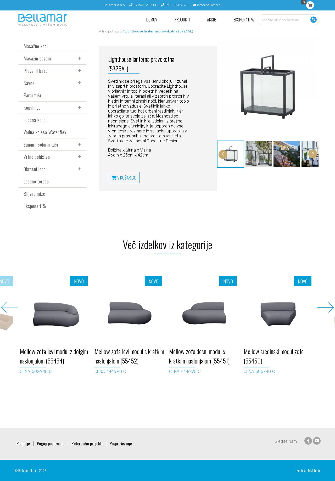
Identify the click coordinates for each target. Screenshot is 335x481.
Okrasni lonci (35, 169)
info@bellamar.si (208, 5)
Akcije (211, 20)
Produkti (182, 20)
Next (325, 307)
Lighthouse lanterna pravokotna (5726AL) (159, 31)
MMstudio (314, 470)
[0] (310, 5)
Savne (29, 83)
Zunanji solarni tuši (41, 144)
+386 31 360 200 (144, 5)
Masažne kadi (36, 46)
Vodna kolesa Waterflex (45, 132)
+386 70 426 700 (176, 5)
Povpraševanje (121, 443)
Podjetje (23, 443)
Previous (9, 307)
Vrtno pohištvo (37, 156)
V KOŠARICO (126, 177)
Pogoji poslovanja (50, 443)
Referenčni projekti (87, 443)
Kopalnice (32, 107)
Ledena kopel (35, 119)
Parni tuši (32, 95)
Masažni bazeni (37, 58)
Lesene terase (36, 181)
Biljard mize (34, 193)
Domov (151, 20)
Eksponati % (244, 20)
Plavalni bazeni (37, 70)
